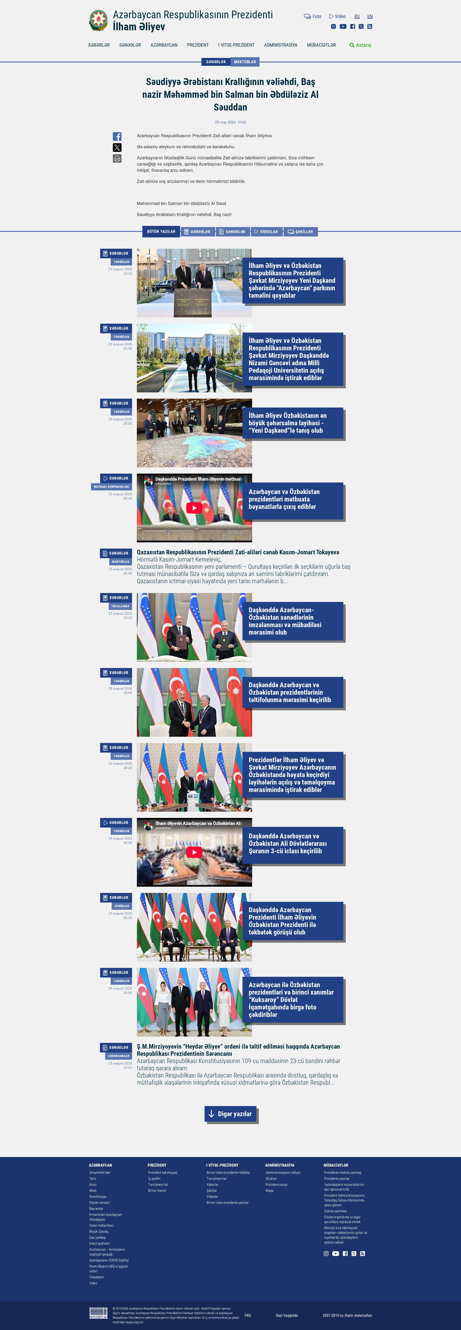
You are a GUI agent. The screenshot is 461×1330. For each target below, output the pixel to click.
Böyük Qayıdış (99, 1231)
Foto (317, 16)
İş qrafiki (154, 1178)
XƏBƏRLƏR (99, 45)
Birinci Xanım (157, 1190)
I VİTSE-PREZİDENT (236, 45)
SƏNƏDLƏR (130, 45)
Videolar (212, 1196)
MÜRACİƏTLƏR (321, 45)
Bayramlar (96, 1208)
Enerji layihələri (99, 1243)
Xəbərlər (212, 1184)
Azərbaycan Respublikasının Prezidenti (193, 14)
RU (357, 16)
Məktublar (245, 62)
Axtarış (363, 45)
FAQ (248, 1315)
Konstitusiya (97, 1196)
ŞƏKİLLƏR (304, 231)
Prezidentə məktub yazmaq (342, 1172)
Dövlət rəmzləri (99, 1202)
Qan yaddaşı (97, 1237)
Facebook (352, 26)
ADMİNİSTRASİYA (280, 45)
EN (370, 16)
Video (340, 16)
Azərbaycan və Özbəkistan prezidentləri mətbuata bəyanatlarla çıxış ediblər (284, 499)
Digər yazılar (235, 1114)
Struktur (271, 1178)
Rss (369, 26)
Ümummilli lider (100, 1172)
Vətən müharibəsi (101, 1225)
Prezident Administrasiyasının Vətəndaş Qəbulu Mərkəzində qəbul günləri (344, 1200)
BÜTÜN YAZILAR (161, 231)
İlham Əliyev (139, 26)
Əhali (92, 1190)
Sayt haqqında (287, 1315)
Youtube (343, 26)
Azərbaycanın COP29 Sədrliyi (109, 1260)
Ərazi (93, 1184)
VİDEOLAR (269, 231)
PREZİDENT (198, 45)
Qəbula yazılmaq (335, 1211)
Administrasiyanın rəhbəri (283, 1172)
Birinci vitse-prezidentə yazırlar (228, 1202)
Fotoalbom (96, 1277)
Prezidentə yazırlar (337, 1178)
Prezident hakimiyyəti (162, 1172)
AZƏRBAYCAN (164, 45)
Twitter (361, 26)
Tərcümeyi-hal (158, 1184)
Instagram (333, 26)
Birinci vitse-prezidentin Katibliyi (228, 1172)
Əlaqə (269, 1190)
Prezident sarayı (277, 1184)
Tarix (92, 1178)
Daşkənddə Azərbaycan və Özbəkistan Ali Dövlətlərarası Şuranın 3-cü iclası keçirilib (288, 843)
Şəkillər (212, 1190)
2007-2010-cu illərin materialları (347, 1315)
